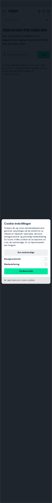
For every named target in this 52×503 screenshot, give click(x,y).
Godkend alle (26, 271)
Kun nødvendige (26, 252)
